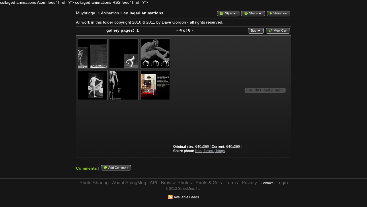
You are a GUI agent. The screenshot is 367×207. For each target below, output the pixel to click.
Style (228, 13)
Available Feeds (186, 197)
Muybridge (85, 13)
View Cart (280, 30)
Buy (253, 30)
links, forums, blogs (210, 151)
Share (253, 13)
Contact (267, 183)
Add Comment (118, 167)
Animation (110, 13)
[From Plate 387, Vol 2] (93, 67)
